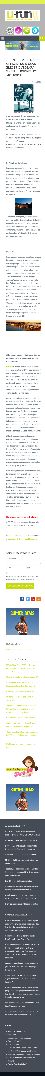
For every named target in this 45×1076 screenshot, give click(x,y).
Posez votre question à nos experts (20, 650)
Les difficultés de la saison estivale (20, 718)
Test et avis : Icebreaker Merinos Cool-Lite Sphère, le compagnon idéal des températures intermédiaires (22, 709)
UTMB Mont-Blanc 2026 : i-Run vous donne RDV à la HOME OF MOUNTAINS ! (21, 668)
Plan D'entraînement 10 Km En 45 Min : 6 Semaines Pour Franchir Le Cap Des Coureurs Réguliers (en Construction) (22, 948)
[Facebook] (22, 599)
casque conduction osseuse (19, 1038)
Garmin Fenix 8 (14, 1045)
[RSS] (38, 599)
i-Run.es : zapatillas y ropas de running (24, 1054)
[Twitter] (28, 599)
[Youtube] (33, 599)
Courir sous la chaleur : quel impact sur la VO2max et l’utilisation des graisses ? (22, 735)
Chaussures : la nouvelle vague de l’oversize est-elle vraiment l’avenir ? (20, 978)
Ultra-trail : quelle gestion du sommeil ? (22, 677)
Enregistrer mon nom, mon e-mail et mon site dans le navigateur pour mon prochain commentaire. (22, 578)
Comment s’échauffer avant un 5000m (22, 691)
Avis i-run (12, 1035)
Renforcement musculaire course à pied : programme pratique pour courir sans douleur (22, 924)
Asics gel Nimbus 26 (16, 1031)
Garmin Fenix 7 (14, 1041)
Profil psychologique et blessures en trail (21, 904)
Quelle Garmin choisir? (17, 1064)
